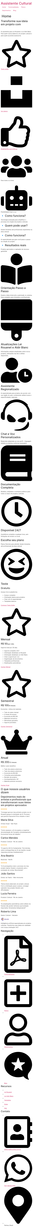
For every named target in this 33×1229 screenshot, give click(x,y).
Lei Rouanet (8, 1092)
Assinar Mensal (5, 667)
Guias (6, 1104)
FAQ (5, 1108)
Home (4, 7)
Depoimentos (6, 10)
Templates (7, 1100)
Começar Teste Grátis (8, 605)
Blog (14, 10)
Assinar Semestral (6, 726)
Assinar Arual (5, 785)
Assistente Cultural (16, 3)
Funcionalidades (13, 7)
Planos (23, 7)
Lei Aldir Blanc (8, 1096)
